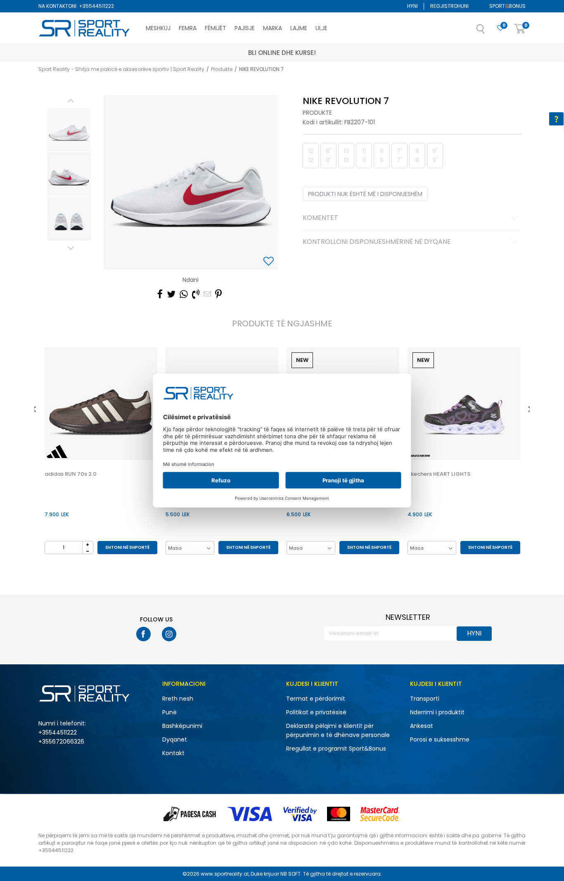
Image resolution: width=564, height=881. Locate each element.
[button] (489, 31)
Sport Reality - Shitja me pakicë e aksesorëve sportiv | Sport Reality (121, 69)
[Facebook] (160, 294)
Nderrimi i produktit (437, 712)
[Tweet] (171, 294)
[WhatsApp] (184, 294)
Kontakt (173, 753)
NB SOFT (290, 873)
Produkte (221, 69)
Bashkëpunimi (182, 726)
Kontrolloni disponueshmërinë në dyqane (377, 242)
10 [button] (346, 155)
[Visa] (250, 814)
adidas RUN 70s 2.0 (71, 474)
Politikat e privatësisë (316, 712)
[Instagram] (169, 634)
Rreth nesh (177, 698)
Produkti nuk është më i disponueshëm (365, 194)
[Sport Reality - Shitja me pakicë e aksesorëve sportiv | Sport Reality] (84, 28)
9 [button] (382, 155)
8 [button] (417, 155)
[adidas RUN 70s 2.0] (101, 403)
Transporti (424, 698)
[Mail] (207, 294)
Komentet (320, 218)
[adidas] (57, 451)
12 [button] (310, 155)
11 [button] (364, 155)
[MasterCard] (338, 814)
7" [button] (400, 155)
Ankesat (421, 726)
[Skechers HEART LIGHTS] (464, 403)
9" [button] (435, 155)
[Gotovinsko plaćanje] (191, 814)
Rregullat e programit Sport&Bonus (336, 748)
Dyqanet (174, 739)
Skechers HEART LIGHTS (439, 474)
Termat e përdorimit (315, 698)
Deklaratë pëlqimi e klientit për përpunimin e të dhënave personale (338, 730)
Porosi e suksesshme (439, 739)
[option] (69, 129)
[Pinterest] (218, 294)
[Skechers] (420, 455)
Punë (169, 712)
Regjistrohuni (449, 5)
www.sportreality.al (225, 873)
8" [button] (329, 155)
